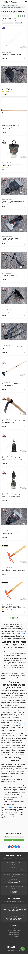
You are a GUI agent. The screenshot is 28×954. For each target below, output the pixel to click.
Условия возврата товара (14, 934)
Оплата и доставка (14, 932)
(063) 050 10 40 (14, 878)
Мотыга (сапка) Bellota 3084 (9, 275)
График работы (14, 943)
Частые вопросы (14, 936)
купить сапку (8, 807)
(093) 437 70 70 (14, 866)
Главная (3, 5)
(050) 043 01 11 (14, 890)
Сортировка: (5, 20)
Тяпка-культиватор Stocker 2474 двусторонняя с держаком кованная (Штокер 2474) (12, 127)
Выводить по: (18, 20)
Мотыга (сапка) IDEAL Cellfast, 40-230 (12, 54)
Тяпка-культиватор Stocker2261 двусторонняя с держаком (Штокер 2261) (13, 569)
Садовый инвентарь (12, 5)
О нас (14, 928)
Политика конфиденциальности (14, 938)
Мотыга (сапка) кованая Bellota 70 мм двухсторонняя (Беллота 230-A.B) (12, 495)
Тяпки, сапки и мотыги (7, 7)
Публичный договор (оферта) (14, 930)
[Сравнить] (26, 27)
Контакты (14, 941)
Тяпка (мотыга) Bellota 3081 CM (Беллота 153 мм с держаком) (13, 384)
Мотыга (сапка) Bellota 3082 (9, 311)
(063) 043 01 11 (14, 892)
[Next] (17, 618)
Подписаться (14, 840)
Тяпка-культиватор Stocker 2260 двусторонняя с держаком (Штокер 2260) (13, 606)
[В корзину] (24, 58)
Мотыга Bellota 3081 (7, 90)
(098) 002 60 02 (14, 891)
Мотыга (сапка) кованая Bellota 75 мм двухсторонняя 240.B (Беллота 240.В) (12, 458)
